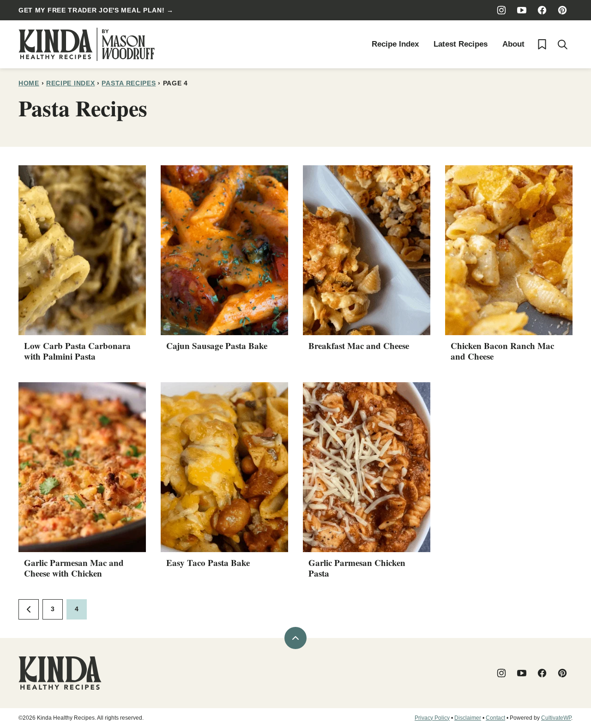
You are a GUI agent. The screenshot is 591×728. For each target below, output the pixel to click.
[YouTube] (522, 10)
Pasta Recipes (129, 83)
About (513, 44)
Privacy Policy (432, 718)
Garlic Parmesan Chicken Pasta (356, 567)
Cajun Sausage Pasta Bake (216, 345)
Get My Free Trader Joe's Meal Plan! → (96, 10)
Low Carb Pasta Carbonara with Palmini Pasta (77, 350)
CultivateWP (556, 718)
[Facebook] (542, 10)
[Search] (562, 44)
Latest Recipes (461, 44)
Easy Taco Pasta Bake (208, 562)
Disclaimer (467, 718)
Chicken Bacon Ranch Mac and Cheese (502, 350)
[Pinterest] (562, 10)
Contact (495, 718)
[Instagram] (501, 10)
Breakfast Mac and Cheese (358, 345)
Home (28, 83)
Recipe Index (395, 44)
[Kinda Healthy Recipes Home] (86, 44)
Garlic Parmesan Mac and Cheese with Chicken (74, 567)
